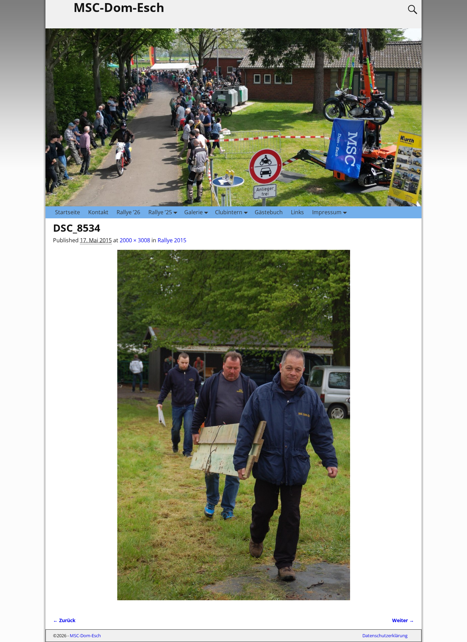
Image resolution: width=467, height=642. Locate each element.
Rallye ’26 (128, 212)
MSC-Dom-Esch (85, 635)
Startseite (67, 212)
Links (297, 212)
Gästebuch (269, 212)
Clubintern (228, 212)
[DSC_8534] (233, 429)
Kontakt (98, 212)
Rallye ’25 (160, 212)
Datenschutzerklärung (385, 635)
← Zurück (64, 620)
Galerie (193, 212)
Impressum (327, 212)
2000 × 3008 (135, 240)
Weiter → (403, 620)
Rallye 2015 (172, 240)
